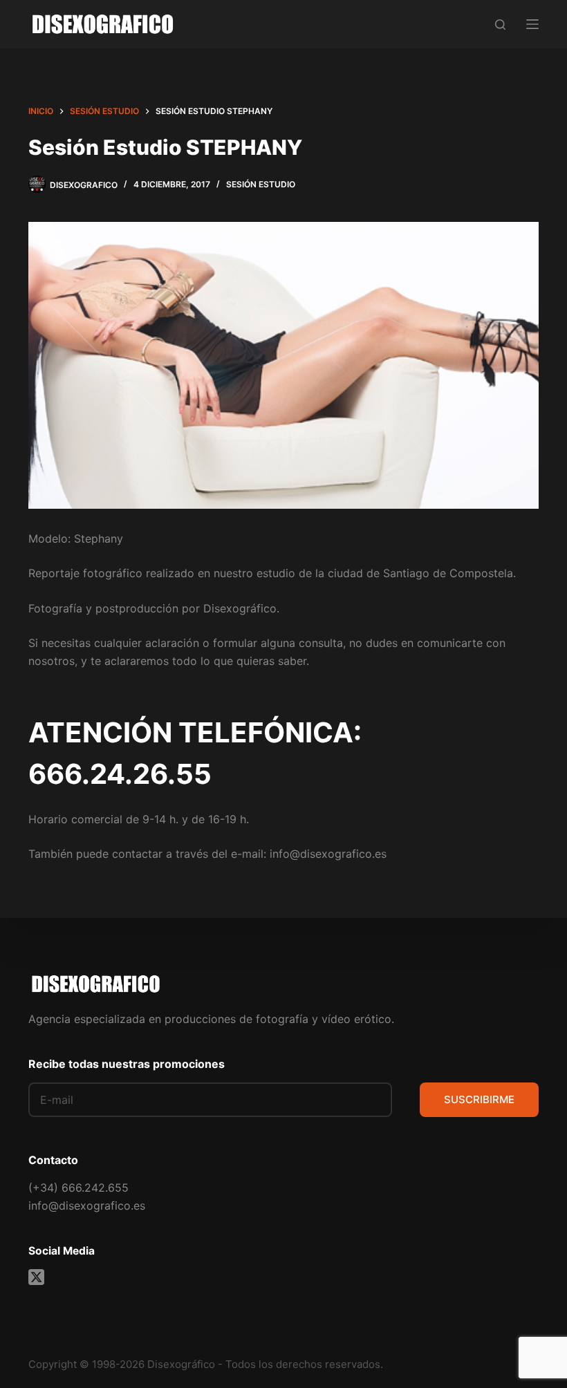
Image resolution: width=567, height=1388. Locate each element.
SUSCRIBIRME (479, 1099)
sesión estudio (260, 184)
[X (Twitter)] (36, 1277)
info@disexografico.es (86, 1205)
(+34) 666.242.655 (78, 1187)
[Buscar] (500, 24)
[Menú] (532, 24)
